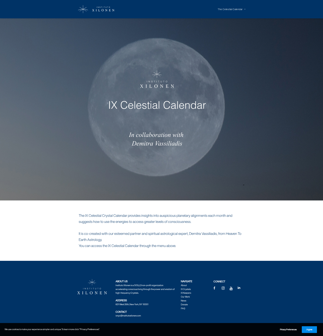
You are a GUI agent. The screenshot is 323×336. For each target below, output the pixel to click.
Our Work (185, 296)
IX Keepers (186, 293)
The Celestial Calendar (230, 9)
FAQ (183, 308)
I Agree (309, 329)
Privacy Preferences (288, 329)
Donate (184, 304)
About (184, 285)
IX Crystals (186, 289)
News (183, 300)
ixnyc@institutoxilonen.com (128, 315)
